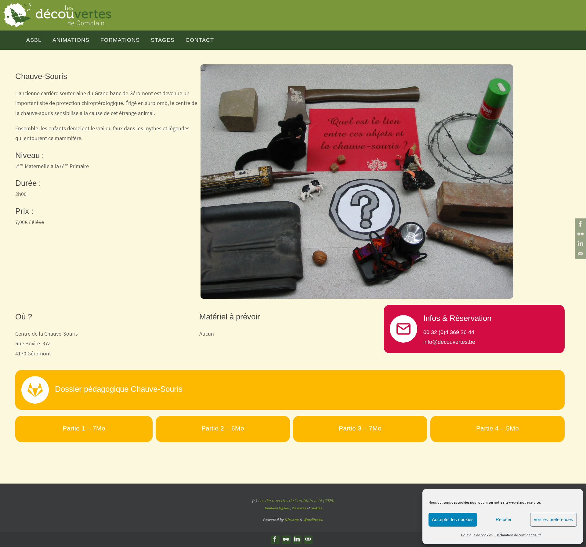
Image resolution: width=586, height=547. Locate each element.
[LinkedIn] (579, 244)
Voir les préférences (553, 519)
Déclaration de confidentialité (518, 535)
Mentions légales (277, 508)
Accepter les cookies (453, 519)
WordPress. (313, 519)
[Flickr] (579, 234)
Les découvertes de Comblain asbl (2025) (296, 500)
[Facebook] (579, 224)
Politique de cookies (477, 535)
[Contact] (579, 253)
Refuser (504, 519)
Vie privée (298, 508)
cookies (316, 508)
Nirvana (291, 519)
